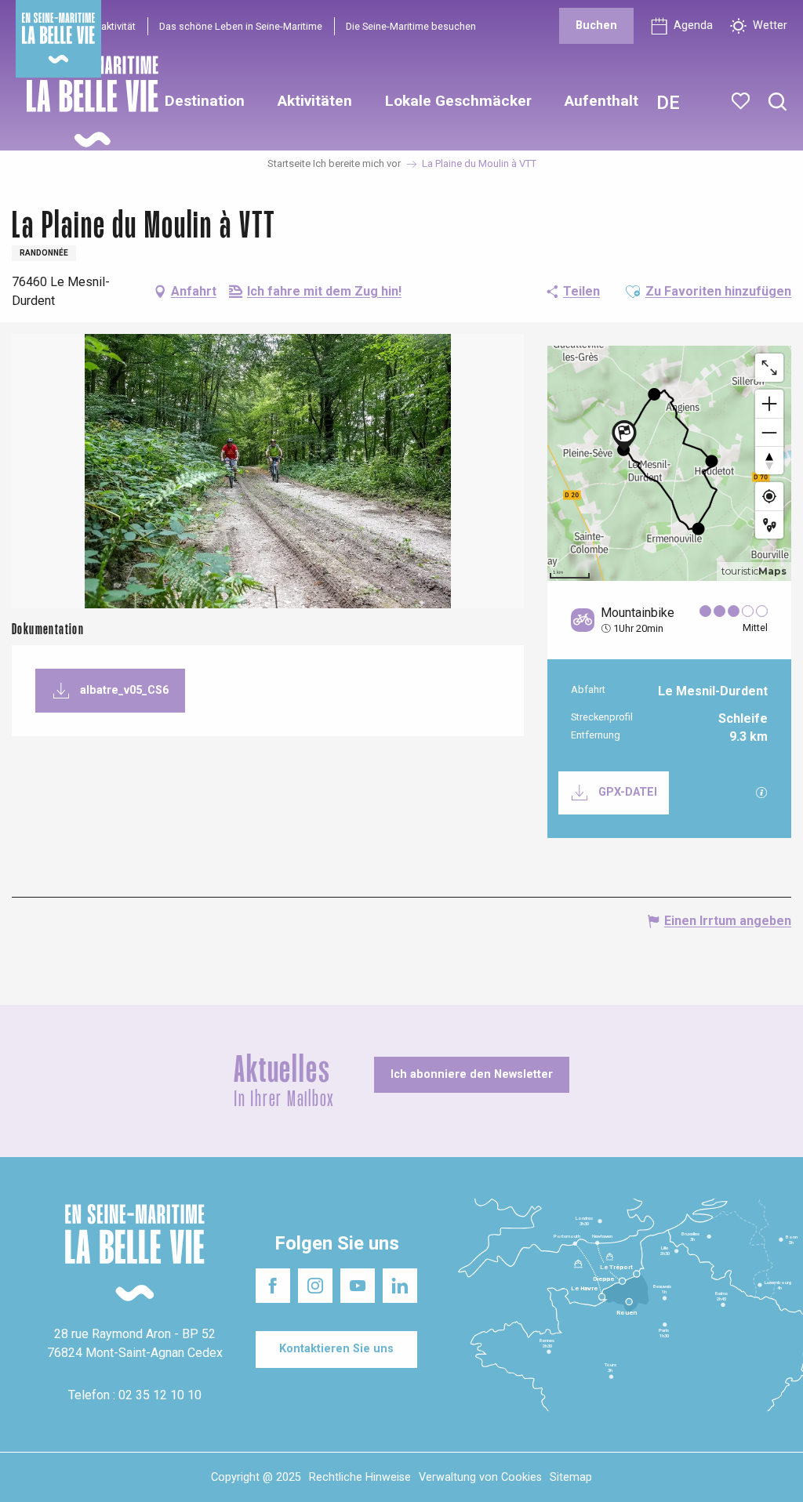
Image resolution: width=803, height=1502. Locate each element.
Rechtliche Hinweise (360, 1477)
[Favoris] (742, 101)
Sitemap (571, 1477)
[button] (777, 102)
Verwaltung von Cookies (480, 1477)
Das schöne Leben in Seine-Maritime (240, 26)
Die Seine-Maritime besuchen (411, 26)
